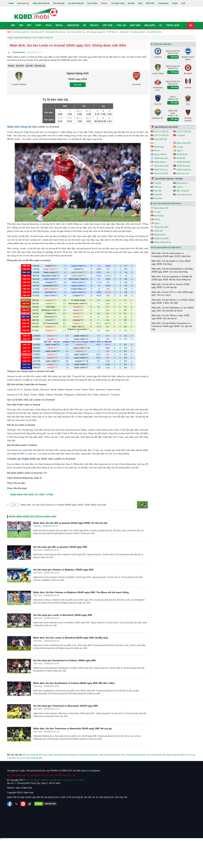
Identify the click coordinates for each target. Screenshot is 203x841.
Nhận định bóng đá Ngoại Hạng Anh (32, 516)
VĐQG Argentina (161, 158)
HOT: (9, 32)
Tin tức (104, 3)
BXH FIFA (150, 3)
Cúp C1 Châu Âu (161, 131)
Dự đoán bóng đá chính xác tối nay (179, 755)
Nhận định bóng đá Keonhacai (62, 755)
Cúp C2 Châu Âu (184, 131)
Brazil (59, 25)
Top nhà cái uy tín (16, 758)
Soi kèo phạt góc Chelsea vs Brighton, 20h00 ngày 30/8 (63, 569)
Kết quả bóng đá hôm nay (35, 755)
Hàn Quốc (149, 25)
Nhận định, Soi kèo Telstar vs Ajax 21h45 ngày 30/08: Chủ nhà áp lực (170, 317)
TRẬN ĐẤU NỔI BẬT (162, 44)
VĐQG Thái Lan (161, 170)
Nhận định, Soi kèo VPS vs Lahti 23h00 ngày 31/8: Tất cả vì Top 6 (172, 293)
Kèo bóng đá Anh (137, 32)
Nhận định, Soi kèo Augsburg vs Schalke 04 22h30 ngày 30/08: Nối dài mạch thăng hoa (171, 278)
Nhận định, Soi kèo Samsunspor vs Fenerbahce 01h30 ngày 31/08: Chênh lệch (171, 255)
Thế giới (157, 183)
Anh (13, 25)
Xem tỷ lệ (20, 66)
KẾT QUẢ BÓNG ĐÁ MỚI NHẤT (167, 204)
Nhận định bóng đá (41, 3)
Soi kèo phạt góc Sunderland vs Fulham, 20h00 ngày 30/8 (64, 660)
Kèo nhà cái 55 (37, 32)
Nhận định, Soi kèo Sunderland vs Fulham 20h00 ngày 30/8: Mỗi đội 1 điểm (74, 683)
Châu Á (180, 187)
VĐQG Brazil (182, 154)
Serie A (157, 151)
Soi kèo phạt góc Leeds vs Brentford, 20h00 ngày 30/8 (62, 615)
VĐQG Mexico (160, 162)
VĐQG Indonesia (184, 170)
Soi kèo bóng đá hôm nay (138, 755)
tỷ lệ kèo (17, 399)
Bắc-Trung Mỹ (183, 191)
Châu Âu (158, 187)
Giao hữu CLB (183, 173)
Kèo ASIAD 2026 (154, 32)
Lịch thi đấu (92, 3)
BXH (140, 3)
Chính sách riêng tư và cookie (70, 780)
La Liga (180, 147)
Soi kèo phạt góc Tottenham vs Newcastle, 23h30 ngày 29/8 (65, 706)
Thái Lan (121, 25)
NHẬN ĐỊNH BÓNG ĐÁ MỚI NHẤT (166, 247)
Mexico (94, 25)
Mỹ (84, 25)
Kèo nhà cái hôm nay (76, 32)
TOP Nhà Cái (112, 32)
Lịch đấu (29, 66)
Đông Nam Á (182, 183)
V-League (181, 135)
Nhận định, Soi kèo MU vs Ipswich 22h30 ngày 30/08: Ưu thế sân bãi (70, 523)
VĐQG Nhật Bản (184, 162)
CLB (183, 3)
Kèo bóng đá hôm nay (115, 755)
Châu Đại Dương (184, 194)
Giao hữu (158, 198)
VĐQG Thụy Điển (161, 238)
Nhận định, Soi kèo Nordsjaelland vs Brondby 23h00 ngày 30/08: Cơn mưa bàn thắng (172, 270)
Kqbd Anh (124, 32)
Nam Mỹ (157, 191)
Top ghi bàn (163, 3)
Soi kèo (11, 66)
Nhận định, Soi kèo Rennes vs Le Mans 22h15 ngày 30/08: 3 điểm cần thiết (172, 301)
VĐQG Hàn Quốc (161, 166)
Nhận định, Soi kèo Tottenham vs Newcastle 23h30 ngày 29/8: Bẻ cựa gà (72, 728)
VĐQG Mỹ (181, 158)
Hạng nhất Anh (160, 154)
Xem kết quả (40, 66)
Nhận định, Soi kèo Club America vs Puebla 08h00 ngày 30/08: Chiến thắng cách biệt (63, 504)
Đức (29, 25)
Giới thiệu (29, 780)
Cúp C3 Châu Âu (161, 135)
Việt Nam (107, 25)
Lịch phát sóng (117, 3)
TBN (21, 25)
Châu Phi (158, 194)
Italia (48, 25)
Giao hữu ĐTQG (161, 173)
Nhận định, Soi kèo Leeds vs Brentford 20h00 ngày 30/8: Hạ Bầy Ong (70, 637)
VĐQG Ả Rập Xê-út (162, 242)
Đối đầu (131, 3)
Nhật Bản (135, 25)
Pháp (38, 25)
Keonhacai (156, 755)
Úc (160, 25)
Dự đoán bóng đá (75, 3)
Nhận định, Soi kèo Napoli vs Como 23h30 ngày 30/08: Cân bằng (170, 262)
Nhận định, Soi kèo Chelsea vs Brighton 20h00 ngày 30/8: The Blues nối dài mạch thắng (81, 592)
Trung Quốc (173, 25)
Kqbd (11, 3)
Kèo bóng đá (58, 3)
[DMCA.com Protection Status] (46, 803)
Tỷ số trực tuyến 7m (20, 32)
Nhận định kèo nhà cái (55, 32)
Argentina (73, 25)
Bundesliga (159, 147)
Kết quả (78, 84)
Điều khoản (49, 780)
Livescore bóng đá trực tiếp (90, 755)
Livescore (22, 3)
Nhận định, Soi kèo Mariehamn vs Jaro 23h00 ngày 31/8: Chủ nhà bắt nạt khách (172, 309)
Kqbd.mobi (29, 458)
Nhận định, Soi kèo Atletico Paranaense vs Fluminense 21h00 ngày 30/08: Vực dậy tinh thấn (171, 326)
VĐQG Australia (183, 166)
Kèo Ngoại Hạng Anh (96, 32)
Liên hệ (39, 780)
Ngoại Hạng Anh (184, 143)
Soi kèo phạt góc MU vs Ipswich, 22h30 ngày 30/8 (60, 547)
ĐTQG (174, 3)
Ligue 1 (180, 151)
